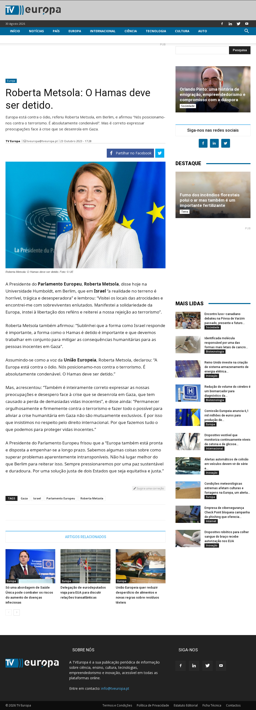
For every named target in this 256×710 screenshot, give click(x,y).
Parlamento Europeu (60, 498)
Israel (37, 498)
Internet (211, 521)
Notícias (36, 31)
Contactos (233, 705)
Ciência (130, 31)
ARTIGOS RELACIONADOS (85, 537)
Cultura (182, 31)
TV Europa (13, 141)
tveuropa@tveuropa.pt (42, 141)
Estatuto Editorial (186, 705)
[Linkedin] (230, 23)
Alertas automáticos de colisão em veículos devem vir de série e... (226, 464)
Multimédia (20, 39)
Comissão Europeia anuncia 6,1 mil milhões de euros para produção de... (226, 415)
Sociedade (187, 106)
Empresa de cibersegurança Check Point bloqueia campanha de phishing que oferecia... (227, 512)
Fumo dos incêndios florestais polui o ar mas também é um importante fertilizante (210, 200)
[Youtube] (246, 23)
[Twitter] (238, 23)
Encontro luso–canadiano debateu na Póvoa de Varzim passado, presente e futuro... (224, 318)
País (56, 31)
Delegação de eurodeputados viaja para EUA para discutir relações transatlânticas (83, 592)
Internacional (103, 31)
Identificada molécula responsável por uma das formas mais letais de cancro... (226, 343)
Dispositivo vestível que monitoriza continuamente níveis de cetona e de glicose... (227, 439)
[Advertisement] (86, 58)
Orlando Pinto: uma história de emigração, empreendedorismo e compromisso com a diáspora (213, 94)
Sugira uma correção (150, 488)
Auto (202, 31)
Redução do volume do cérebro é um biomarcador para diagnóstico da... (227, 391)
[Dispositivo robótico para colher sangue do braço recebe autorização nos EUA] (188, 538)
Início (15, 31)
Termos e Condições (117, 705)
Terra (184, 211)
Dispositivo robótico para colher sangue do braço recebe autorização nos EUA (226, 536)
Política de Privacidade (153, 705)
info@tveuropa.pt (115, 688)
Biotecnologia (215, 351)
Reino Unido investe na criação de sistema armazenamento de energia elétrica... (226, 367)
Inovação (212, 375)
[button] (246, 31)
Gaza (24, 498)
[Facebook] (222, 23)
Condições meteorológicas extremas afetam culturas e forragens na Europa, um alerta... (227, 488)
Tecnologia (156, 31)
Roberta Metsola (91, 498)
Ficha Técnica (211, 705)
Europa (74, 31)
